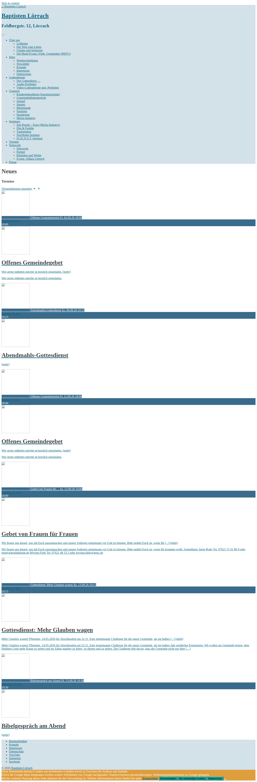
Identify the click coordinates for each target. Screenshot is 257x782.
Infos (12, 57)
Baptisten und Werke (29, 155)
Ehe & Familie (25, 128)
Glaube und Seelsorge (30, 50)
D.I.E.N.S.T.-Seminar (30, 138)
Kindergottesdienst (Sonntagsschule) (38, 94)
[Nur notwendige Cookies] (225, 779)
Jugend (21, 101)
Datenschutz (24, 74)
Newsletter (23, 63)
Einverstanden (168, 778)
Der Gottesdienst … (28, 80)
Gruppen (14, 91)
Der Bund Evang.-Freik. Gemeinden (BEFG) (44, 53)
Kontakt (21, 67)
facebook (14, 761)
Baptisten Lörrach (25, 15)
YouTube (14, 754)
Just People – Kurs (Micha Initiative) (38, 124)
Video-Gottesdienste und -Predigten (38, 87)
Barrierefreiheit (18, 741)
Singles (21, 104)
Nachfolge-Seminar (28, 135)
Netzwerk (15, 145)
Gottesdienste (17, 77)
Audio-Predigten (26, 84)
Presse (13, 162)
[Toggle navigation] (3, 34)
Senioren (22, 111)
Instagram (15, 758)
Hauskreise (23, 114)
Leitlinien (22, 43)
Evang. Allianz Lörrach (30, 158)
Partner (21, 152)
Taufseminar (24, 131)
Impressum (23, 70)
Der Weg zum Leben (29, 47)
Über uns (14, 40)
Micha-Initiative (26, 118)
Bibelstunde (24, 108)
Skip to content (10, 3)
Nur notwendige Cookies (192, 778)
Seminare (14, 121)
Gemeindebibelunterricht (31, 97)
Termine (14, 141)
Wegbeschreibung (27, 60)
